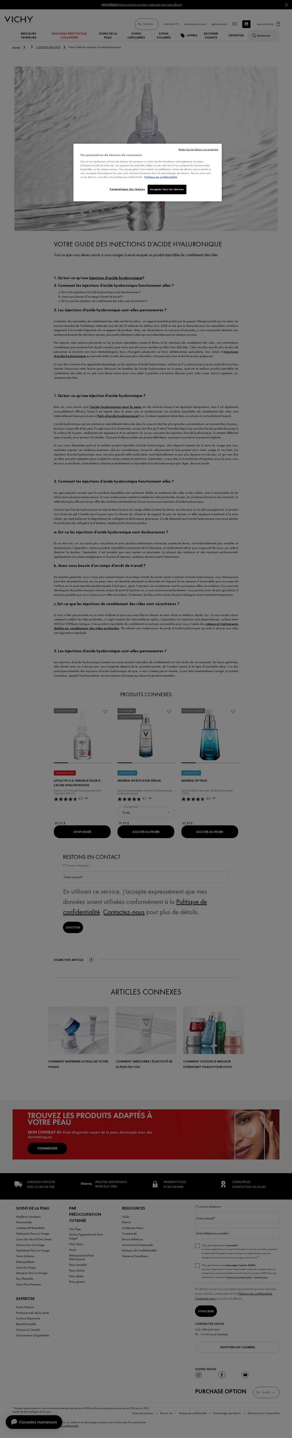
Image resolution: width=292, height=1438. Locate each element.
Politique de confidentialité (160, 177)
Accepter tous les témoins (167, 189)
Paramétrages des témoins (127, 189)
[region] (147, 172)
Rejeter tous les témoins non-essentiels (198, 149)
